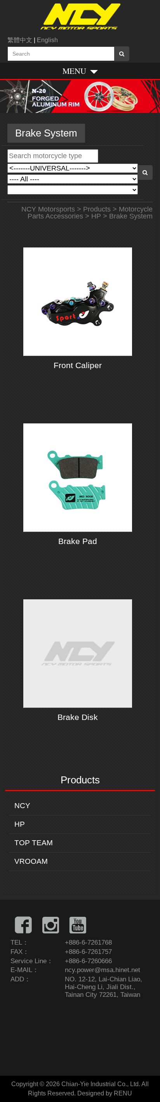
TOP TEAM (33, 843)
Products (97, 209)
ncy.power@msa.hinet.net (102, 970)
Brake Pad (77, 541)
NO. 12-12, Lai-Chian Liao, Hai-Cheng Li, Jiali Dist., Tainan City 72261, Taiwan (103, 987)
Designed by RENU (104, 1093)
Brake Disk (77, 717)
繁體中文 (19, 40)
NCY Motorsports (48, 209)
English (47, 40)
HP (19, 824)
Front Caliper (78, 365)
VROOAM (31, 861)
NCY (22, 806)
